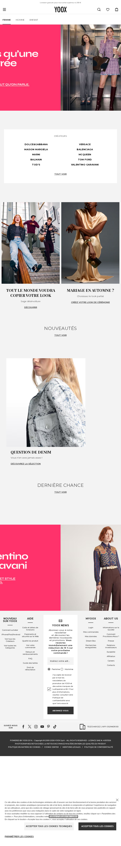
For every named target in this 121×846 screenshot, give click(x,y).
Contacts (111, 665)
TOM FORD (85, 159)
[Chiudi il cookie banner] (117, 800)
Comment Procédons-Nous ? (111, 635)
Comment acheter (10, 630)
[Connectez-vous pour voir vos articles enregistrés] (108, 9)
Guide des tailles (30, 663)
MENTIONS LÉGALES (72, 747)
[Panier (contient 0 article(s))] (116, 9)
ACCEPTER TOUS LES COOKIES (97, 826)
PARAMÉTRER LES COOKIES (19, 836)
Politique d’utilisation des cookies (63, 816)
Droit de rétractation (30, 668)
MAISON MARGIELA (36, 149)
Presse (111, 641)
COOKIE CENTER (51, 747)
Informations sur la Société (111, 628)
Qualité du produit (30, 641)
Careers (111, 661)
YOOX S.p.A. (60, 740)
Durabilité (111, 652)
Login (90, 627)
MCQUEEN (85, 154)
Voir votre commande (30, 646)
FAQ (30, 658)
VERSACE (85, 144)
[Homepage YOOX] (60, 9)
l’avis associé (62, 703)
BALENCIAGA (85, 149)
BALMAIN (36, 159)
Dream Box (91, 641)
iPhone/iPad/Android (11, 634)
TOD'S (36, 164)
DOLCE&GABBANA (36, 144)
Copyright (38, 740)
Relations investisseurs (111, 646)
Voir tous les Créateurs (10, 640)
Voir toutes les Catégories (10, 646)
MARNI (36, 154)
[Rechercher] (99, 9)
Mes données (91, 636)
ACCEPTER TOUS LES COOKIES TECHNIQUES (49, 826)
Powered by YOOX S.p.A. (21, 740)
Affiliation (111, 656)
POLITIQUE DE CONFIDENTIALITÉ (98, 747)
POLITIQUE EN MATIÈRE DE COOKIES (24, 747)
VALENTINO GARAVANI (85, 164)
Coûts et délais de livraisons (30, 628)
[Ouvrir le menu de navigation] (4, 9)
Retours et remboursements (30, 653)
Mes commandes (90, 632)
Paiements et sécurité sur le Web (30, 635)
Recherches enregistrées (90, 646)
